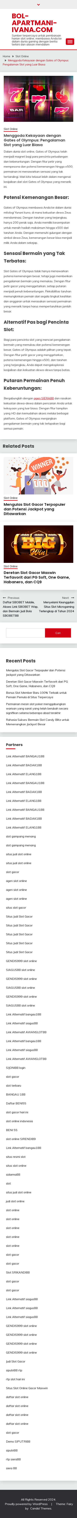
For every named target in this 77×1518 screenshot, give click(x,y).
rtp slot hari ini (15, 1379)
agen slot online (16, 881)
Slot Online (11, 129)
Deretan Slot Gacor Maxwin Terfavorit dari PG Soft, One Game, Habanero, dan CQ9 (37, 577)
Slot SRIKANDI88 (18, 1272)
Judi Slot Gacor (15, 1361)
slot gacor (12, 872)
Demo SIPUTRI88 (18, 1441)
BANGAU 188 (15, 1094)
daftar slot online (17, 1397)
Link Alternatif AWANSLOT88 (26, 1032)
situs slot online (16, 1165)
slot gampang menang (21, 836)
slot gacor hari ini (17, 1112)
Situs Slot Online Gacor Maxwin (27, 1388)
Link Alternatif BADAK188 (24, 765)
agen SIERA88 (44, 398)
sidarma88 (13, 1174)
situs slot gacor (16, 907)
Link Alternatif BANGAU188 (25, 756)
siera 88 (11, 1468)
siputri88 (12, 1450)
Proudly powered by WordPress (26, 1504)
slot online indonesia (19, 1121)
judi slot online (15, 1201)
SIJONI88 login (15, 1068)
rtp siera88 (13, 1459)
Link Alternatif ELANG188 (23, 774)
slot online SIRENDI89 (21, 1139)
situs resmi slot (16, 1157)
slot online (12, 1210)
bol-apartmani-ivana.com (34, 22)
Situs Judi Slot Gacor (19, 916)
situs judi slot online (18, 854)
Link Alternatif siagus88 (22, 1023)
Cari (58, 633)
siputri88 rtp (14, 1370)
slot (8, 1183)
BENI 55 (11, 1130)
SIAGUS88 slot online (20, 970)
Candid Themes (40, 1508)
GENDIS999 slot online (21, 961)
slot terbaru (13, 1085)
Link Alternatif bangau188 (23, 1014)
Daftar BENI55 (16, 1103)
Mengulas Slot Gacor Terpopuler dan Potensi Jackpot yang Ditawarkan (34, 509)
